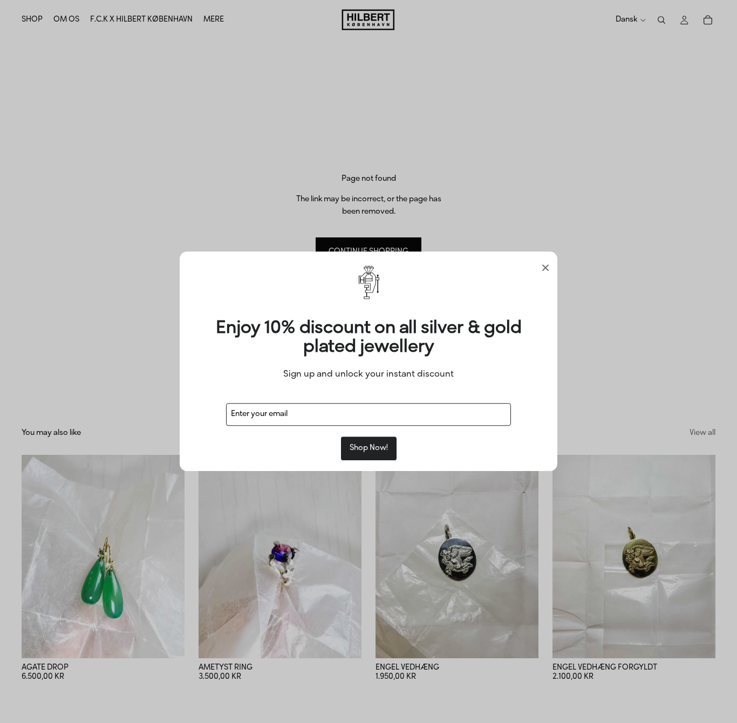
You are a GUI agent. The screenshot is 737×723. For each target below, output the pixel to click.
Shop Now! (369, 448)
